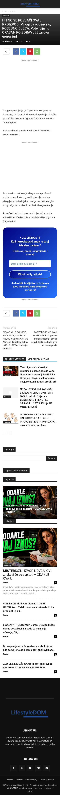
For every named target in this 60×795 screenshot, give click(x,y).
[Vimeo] (30, 768)
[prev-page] (5, 433)
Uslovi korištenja (47, 779)
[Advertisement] (30, 83)
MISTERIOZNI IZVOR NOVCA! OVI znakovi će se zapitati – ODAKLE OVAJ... (27, 574)
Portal (8, 516)
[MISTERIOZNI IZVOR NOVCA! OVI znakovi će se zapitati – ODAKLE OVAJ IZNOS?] (30, 502)
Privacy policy (31, 779)
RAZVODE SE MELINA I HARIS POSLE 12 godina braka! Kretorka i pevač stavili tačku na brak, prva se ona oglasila (44, 339)
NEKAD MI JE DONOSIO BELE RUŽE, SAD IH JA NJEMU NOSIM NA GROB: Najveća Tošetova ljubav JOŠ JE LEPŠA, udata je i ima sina (15, 340)
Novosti (13, 11)
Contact (19, 779)
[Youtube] (47, 768)
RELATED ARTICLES (14, 359)
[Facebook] (16, 51)
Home (4, 11)
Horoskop (7, 375)
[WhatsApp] (37, 51)
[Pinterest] (30, 51)
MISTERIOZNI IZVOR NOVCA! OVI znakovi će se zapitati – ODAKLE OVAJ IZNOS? (29, 509)
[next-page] (10, 433)
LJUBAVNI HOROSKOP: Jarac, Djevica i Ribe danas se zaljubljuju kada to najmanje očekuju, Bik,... (29, 628)
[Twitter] (23, 51)
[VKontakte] (38, 768)
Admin (7, 41)
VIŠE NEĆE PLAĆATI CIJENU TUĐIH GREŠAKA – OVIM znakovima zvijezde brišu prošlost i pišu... (28, 607)
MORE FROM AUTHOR (38, 359)
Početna (9, 779)
